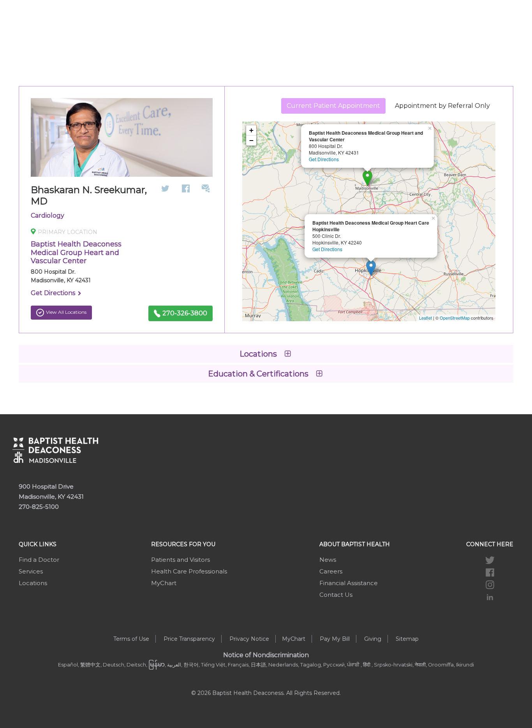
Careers (330, 571)
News (327, 559)
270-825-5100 (39, 506)
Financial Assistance (348, 583)
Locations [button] (259, 354)
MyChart (163, 583)
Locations (33, 583)
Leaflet (425, 318)
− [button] (251, 140)
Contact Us (335, 594)
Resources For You (183, 544)
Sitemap (407, 638)
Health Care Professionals (189, 571)
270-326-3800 (184, 313)
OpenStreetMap (455, 318)
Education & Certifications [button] (259, 373)
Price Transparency (189, 638)
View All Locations (66, 312)
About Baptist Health (354, 544)
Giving (372, 638)
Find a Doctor (39, 559)
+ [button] (251, 130)
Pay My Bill (335, 638)
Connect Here (489, 544)
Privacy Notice (249, 638)
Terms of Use (131, 638)
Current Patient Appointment (333, 105)
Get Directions (54, 293)
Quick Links (37, 544)
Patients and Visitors (180, 559)
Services (31, 571)
